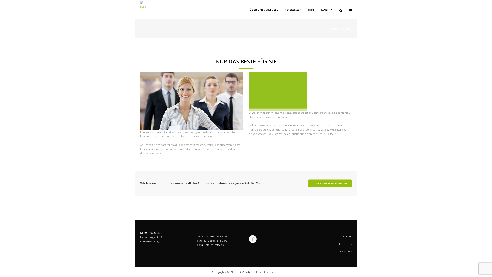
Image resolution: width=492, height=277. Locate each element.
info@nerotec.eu (214, 245)
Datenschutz (345, 251)
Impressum (345, 244)
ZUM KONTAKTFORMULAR (330, 183)
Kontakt (347, 236)
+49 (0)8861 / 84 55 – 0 (214, 236)
